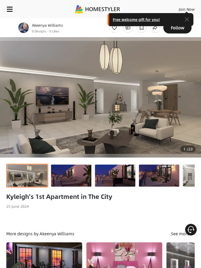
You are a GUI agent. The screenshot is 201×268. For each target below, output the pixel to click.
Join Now (187, 9)
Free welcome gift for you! (136, 19)
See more (181, 233)
